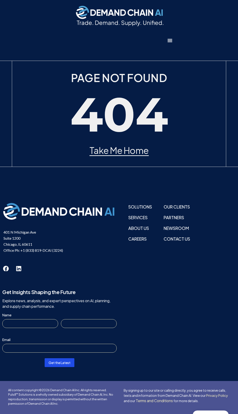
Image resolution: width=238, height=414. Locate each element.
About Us (138, 228)
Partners (174, 217)
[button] (170, 40)
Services (138, 217)
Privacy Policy (217, 395)
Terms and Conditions (154, 400)
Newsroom (176, 228)
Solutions (140, 206)
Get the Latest (59, 363)
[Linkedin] (18, 268)
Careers (137, 239)
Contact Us (177, 239)
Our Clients (177, 206)
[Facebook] (6, 268)
